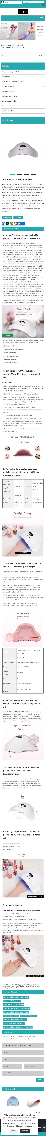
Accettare (25, 1131)
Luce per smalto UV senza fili (12, 1001)
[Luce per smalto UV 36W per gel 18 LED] (23, 150)
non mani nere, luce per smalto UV (13, 1004)
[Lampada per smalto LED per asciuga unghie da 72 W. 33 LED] (33, 1101)
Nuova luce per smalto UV (11, 1016)
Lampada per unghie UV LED (10, 72)
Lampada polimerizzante (9, 96)
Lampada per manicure (9, 106)
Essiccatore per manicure (9, 101)
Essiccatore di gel (7, 77)
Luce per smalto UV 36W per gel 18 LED (13, 48)
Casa (2, 45)
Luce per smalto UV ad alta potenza (14, 1023)
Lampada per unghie (8, 91)
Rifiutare (13, 1131)
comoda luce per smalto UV (28, 1016)
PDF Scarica (18, 217)
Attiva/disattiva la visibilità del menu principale (41, 18)
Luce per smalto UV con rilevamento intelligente (17, 1027)
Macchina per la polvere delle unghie (13, 82)
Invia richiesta (7, 217)
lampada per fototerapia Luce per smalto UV (16, 1008)
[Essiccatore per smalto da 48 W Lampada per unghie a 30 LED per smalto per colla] (12, 1101)
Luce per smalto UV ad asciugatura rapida (15, 997)
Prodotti (8, 45)
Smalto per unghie (18, 45)
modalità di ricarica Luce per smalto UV (15, 1020)
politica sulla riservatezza (23, 1126)
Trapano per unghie (8, 86)
